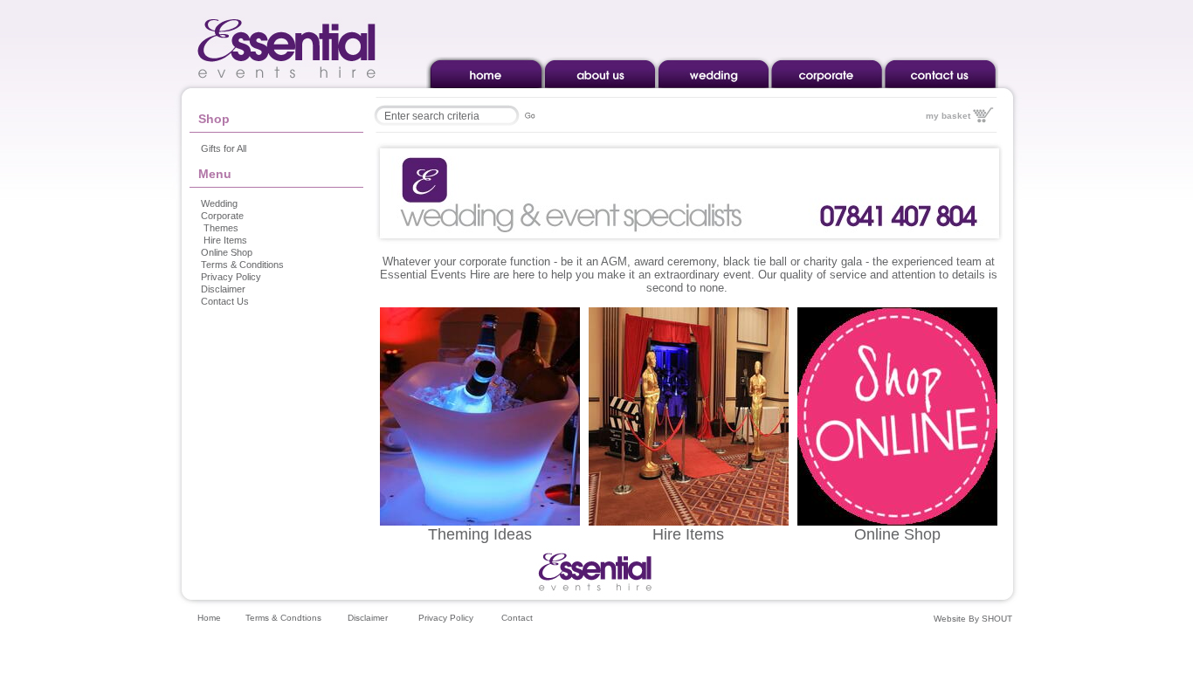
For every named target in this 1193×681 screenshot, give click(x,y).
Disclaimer (223, 289)
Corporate (222, 215)
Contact (517, 618)
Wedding (219, 203)
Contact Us (225, 301)
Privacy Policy (231, 277)
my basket (948, 115)
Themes (220, 228)
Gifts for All (223, 148)
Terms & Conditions (242, 264)
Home (209, 618)
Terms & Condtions (283, 618)
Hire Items (225, 240)
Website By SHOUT (973, 618)
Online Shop (226, 252)
